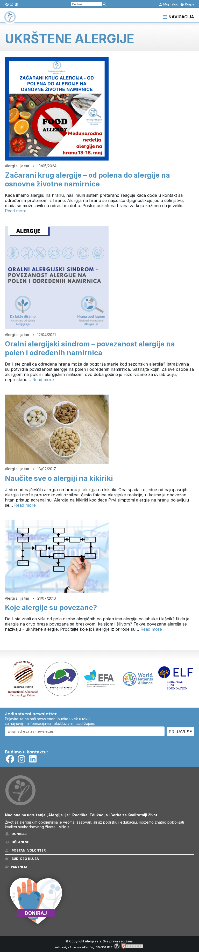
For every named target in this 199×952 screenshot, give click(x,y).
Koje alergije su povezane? (51, 607)
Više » (64, 827)
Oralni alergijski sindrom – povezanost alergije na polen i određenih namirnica (90, 348)
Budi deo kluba (25, 859)
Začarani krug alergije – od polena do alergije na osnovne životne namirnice (87, 179)
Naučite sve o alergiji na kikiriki (59, 478)
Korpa (189, 4)
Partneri (19, 867)
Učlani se (20, 842)
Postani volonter (28, 850)
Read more (15, 210)
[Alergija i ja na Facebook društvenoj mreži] (7, 4)
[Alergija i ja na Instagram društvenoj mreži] (11, 4)
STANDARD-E (104, 947)
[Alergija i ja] (10, 20)
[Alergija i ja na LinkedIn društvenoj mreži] (16, 4)
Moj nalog (170, 4)
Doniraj (19, 834)
